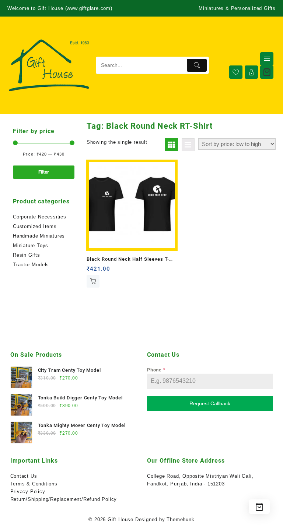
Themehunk (180, 519)
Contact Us (23, 476)
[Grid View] (171, 144)
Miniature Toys (30, 245)
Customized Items (35, 226)
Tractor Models (31, 264)
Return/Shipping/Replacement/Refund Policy (63, 499)
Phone (156, 370)
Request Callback (209, 403)
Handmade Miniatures (39, 236)
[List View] (188, 144)
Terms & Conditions (33, 484)
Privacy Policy (27, 491)
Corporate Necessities (39, 217)
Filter (43, 172)
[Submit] (197, 65)
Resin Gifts (26, 255)
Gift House (120, 519)
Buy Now (93, 281)
